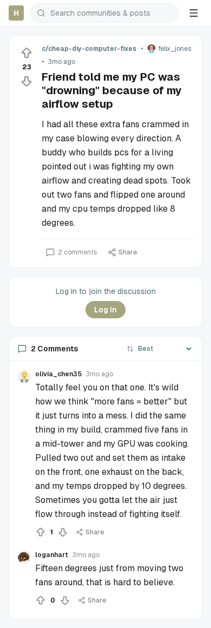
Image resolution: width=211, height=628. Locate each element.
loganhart (51, 555)
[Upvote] (26, 53)
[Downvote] (26, 81)
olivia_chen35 (58, 374)
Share (127, 252)
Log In (105, 310)
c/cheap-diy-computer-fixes (89, 48)
